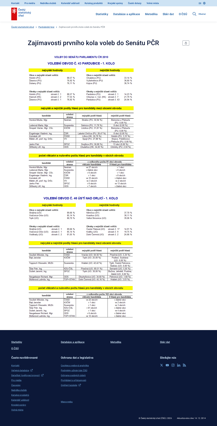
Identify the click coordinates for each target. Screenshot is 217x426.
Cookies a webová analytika (75, 365)
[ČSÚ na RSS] (184, 365)
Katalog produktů (94, 3)
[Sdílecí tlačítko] (186, 43)
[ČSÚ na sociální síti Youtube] (167, 365)
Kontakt (15, 3)
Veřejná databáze (20, 370)
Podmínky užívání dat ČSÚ (74, 370)
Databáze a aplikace (126, 14)
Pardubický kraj (46, 27)
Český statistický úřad (22, 27)
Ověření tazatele (69, 385)
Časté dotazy (135, 3)
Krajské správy (115, 3)
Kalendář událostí (70, 3)
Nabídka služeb (48, 3)
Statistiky (102, 14)
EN (200, 3)
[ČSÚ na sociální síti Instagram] (173, 365)
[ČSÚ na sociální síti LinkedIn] (178, 365)
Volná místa (153, 3)
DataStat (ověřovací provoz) (25, 375)
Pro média (29, 3)
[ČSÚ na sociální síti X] (161, 365)
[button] (34, 357)
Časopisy (15, 385)
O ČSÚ (183, 14)
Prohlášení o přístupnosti (73, 380)
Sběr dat (168, 14)
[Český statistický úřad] (21, 14)
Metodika (151, 14)
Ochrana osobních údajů (73, 375)
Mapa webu (67, 401)
